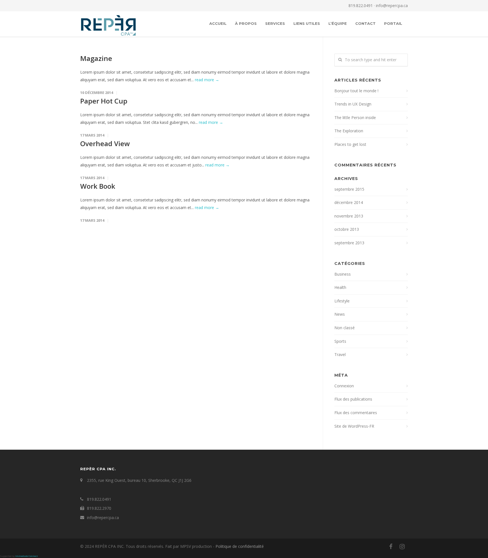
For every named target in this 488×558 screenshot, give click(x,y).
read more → (207, 79)
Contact (365, 23)
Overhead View (105, 143)
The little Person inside (355, 117)
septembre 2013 (349, 242)
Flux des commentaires (355, 412)
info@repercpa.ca (392, 5)
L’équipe (337, 23)
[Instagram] (402, 546)
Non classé (344, 327)
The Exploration (348, 130)
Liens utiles (306, 23)
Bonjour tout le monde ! (356, 90)
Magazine (96, 58)
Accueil (217, 23)
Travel (340, 354)
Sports (340, 341)
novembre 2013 (348, 216)
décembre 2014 (348, 202)
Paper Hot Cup (103, 101)
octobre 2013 (346, 229)
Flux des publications (353, 399)
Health (340, 287)
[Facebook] (390, 546)
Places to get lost (350, 144)
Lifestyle (342, 301)
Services (275, 23)
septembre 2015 (349, 189)
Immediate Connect (26, 555)
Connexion (344, 385)
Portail (393, 23)
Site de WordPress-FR (354, 426)
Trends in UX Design (352, 104)
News (339, 314)
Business (342, 274)
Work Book (97, 186)
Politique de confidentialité (239, 546)
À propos (246, 23)
